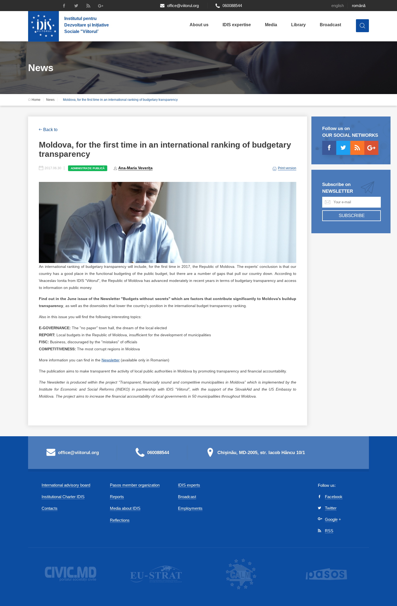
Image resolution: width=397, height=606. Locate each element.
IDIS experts (189, 485)
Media (271, 24)
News (50, 100)
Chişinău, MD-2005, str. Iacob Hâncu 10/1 (261, 452)
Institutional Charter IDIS (63, 496)
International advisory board (66, 485)
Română (358, 5)
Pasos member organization (135, 485)
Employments (190, 508)
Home (36, 100)
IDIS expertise (237, 24)
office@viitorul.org (183, 5)
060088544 (232, 5)
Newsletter (111, 360)
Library (298, 24)
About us (199, 24)
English (337, 5)
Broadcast (330, 24)
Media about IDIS (125, 508)
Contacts (50, 508)
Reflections (120, 520)
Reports (117, 496)
